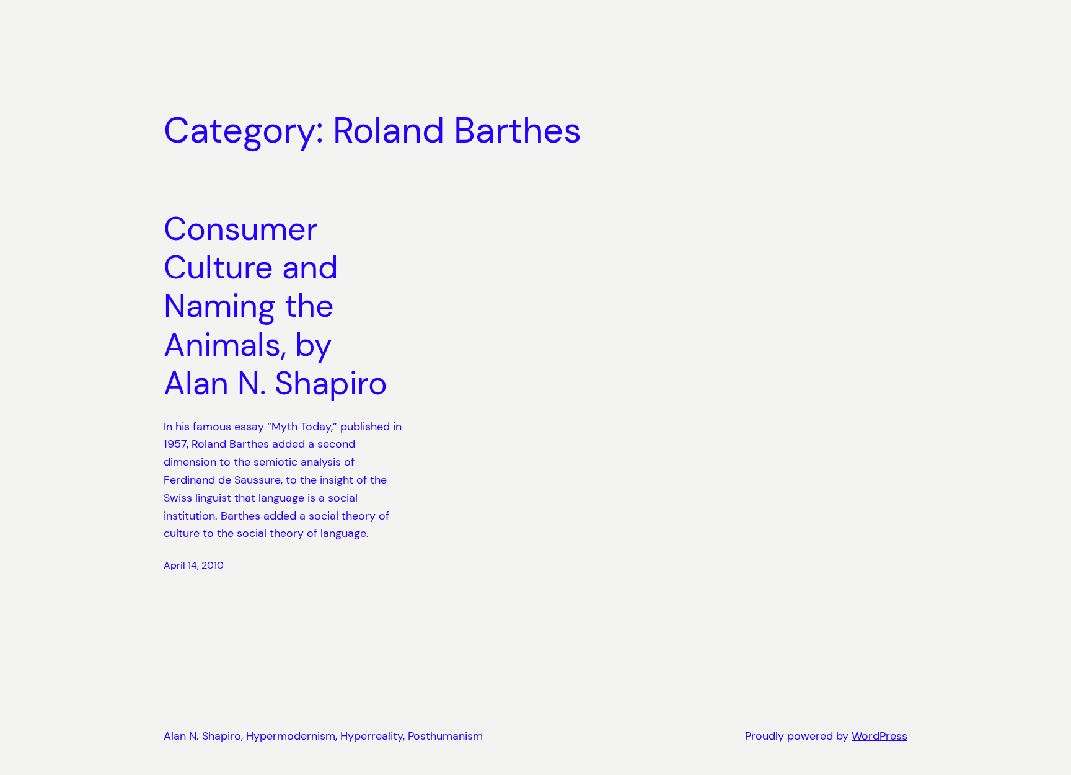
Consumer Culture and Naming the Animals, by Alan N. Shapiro (275, 306)
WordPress (879, 735)
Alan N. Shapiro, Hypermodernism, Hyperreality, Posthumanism (323, 735)
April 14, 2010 (194, 565)
